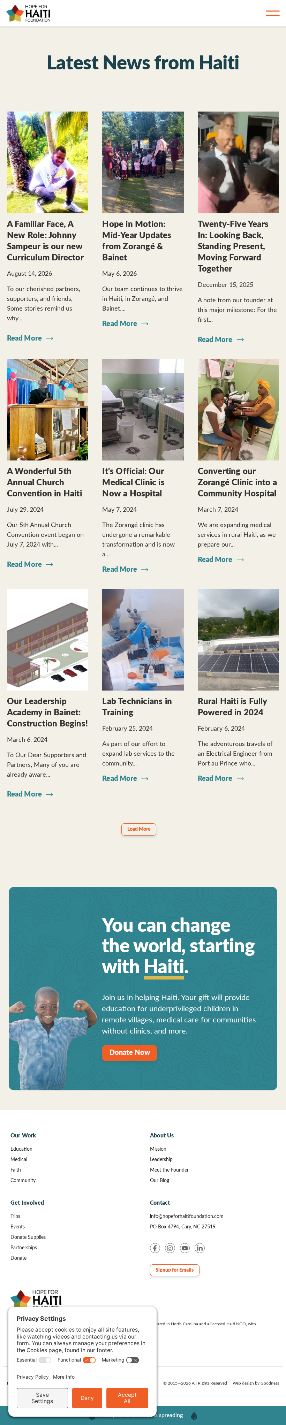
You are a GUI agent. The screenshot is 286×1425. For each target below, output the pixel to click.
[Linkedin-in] (200, 1248)
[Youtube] (185, 1248)
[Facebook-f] (155, 1248)
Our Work (23, 1135)
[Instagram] (170, 1248)
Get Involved (27, 1203)
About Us (162, 1135)
